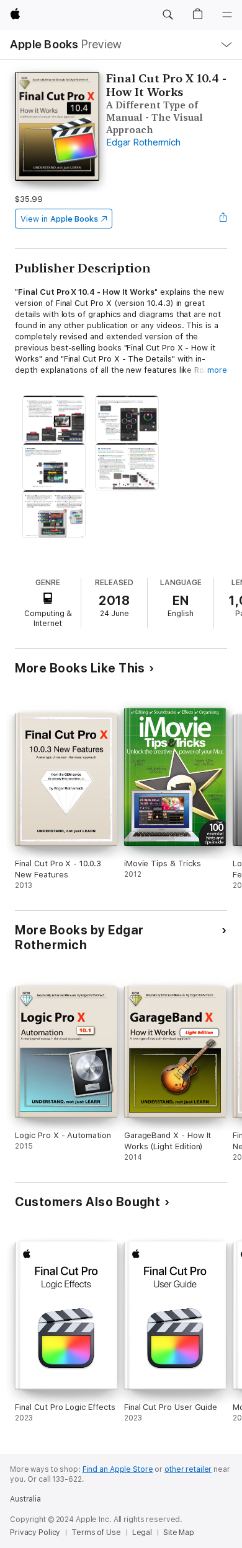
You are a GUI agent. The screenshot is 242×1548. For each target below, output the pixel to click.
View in (59, 219)
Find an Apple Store (118, 1469)
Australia (25, 1499)
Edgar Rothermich (143, 142)
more (217, 370)
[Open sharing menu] (223, 218)
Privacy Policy (35, 1532)
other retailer (188, 1469)
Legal (142, 1532)
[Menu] (227, 15)
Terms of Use (96, 1532)
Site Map (178, 1532)
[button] (167, 15)
